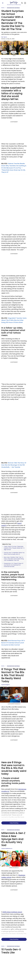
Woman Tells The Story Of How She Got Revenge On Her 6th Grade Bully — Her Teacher (13, 465)
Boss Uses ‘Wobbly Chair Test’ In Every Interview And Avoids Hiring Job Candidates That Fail (14, 558)
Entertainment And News (13, 7)
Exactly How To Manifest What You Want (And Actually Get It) (14, 553)
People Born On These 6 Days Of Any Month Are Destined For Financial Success (13, 565)
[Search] (21, 3)
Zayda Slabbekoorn (6, 848)
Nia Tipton (4, 37)
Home (2, 7)
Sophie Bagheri (5, 684)
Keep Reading (14, 823)
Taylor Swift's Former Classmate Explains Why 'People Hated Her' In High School (14, 548)
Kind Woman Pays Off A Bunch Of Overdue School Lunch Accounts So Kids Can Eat (13, 643)
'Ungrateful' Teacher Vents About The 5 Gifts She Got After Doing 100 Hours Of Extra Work (14, 320)
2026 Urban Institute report (12, 912)
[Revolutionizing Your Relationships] (14, 2)
